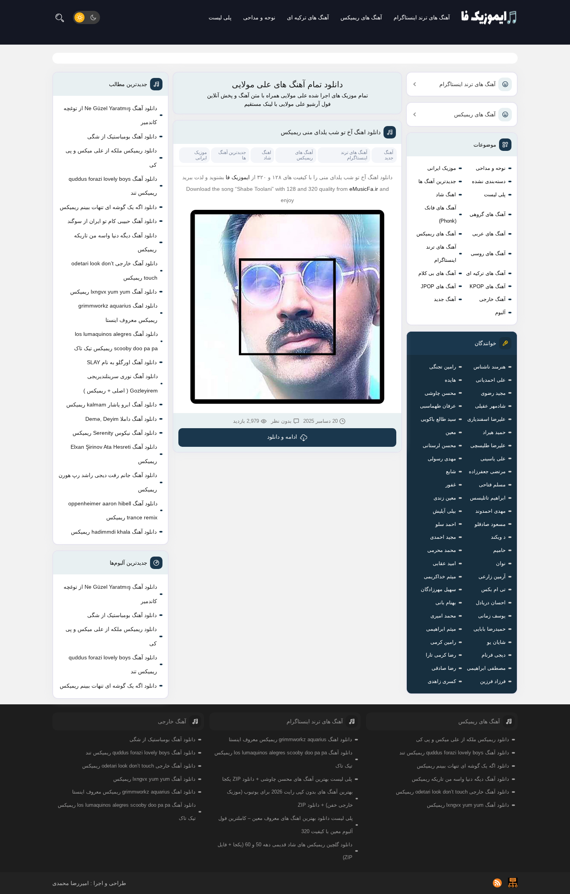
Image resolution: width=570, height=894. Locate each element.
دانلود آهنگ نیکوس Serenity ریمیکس (115, 433)
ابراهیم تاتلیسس (488, 498)
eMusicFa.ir (363, 189)
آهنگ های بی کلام (437, 273)
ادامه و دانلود (282, 437)
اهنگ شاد (446, 194)
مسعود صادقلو (490, 524)
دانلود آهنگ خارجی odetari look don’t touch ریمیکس (114, 270)
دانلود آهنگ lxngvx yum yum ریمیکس (113, 292)
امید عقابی (444, 563)
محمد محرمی (441, 550)
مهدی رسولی (442, 459)
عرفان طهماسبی (438, 406)
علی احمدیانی (491, 380)
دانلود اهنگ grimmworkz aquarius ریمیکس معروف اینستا (117, 313)
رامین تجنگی (442, 367)
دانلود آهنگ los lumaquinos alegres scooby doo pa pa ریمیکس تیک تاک (116, 341)
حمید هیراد (494, 432)
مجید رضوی (493, 393)
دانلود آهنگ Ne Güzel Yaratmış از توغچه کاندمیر (110, 115)
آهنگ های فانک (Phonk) (440, 214)
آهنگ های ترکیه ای (308, 17)
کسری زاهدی (442, 681)
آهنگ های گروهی (488, 214)
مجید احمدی (443, 537)
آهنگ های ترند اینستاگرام (422, 17)
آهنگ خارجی (492, 299)
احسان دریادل (491, 602)
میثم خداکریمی (440, 576)
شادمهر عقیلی (490, 406)
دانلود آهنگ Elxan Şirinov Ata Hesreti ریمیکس (114, 454)
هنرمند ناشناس (489, 367)
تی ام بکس (493, 589)
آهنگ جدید (445, 299)
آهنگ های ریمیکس (361, 17)
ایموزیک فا (238, 177)
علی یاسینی (493, 459)
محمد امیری (443, 616)
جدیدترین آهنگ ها (437, 181)
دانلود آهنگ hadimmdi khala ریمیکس (114, 532)
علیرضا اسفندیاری (486, 419)
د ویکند (498, 537)
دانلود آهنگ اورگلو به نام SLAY (122, 362)
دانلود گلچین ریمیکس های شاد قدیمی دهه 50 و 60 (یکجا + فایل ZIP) (285, 851)
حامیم (499, 550)
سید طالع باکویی (438, 419)
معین (451, 432)
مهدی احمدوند (490, 511)
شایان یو (496, 642)
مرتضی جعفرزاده (487, 471)
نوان (501, 563)
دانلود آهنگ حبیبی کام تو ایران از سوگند (112, 221)
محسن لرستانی (439, 445)
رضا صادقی (444, 668)
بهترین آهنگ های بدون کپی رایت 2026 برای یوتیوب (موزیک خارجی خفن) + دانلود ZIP (290, 798)
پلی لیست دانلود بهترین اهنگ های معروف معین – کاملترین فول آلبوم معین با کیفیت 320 (285, 824)
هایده (450, 380)
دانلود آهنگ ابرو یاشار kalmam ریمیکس (111, 404)
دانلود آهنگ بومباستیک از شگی (122, 136)
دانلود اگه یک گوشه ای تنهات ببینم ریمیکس (108, 207)
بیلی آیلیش (444, 511)
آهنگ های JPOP (438, 286)
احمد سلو (445, 524)
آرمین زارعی (492, 576)
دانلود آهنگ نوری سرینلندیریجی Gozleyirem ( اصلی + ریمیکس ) (120, 383)
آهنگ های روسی (488, 253)
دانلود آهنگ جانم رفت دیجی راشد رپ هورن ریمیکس (108, 482)
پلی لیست (220, 17)
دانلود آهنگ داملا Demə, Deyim (121, 419)
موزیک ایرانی (441, 168)
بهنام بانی (445, 602)
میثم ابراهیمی (441, 629)
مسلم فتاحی (492, 485)
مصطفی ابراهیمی (486, 668)
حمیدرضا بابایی (489, 629)
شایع (451, 471)
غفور (451, 485)
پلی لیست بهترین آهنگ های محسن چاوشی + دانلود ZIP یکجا (287, 779)
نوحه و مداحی (259, 17)
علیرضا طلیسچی (488, 445)
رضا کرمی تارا (441, 655)
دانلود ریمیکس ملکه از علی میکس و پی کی (111, 157)
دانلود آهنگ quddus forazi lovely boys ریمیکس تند (113, 186)
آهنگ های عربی (489, 234)
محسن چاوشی (440, 393)
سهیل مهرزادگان (438, 589)
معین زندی (445, 498)
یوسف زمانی (492, 616)
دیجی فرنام (494, 655)
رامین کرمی (443, 642)
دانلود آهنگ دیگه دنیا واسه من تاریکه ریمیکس (115, 242)
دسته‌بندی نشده (489, 181)
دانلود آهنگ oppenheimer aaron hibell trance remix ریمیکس (112, 510)
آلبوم (500, 312)
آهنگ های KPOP (488, 286)
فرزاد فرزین (493, 681)
